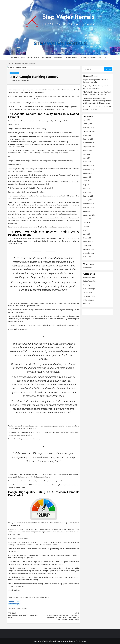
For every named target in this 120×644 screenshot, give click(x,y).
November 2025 (88, 127)
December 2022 (88, 204)
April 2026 (86, 120)
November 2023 (88, 169)
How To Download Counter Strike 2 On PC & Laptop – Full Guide (97, 108)
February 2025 (88, 139)
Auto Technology (89, 277)
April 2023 (86, 188)
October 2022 (87, 211)
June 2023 (86, 181)
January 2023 (87, 200)
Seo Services (46, 57)
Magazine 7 (72, 641)
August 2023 (87, 177)
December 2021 (88, 249)
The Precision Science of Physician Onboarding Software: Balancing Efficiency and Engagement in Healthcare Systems (97, 100)
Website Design (33, 57)
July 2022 (86, 223)
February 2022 (88, 242)
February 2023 (88, 196)
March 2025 (87, 135)
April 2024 (86, 158)
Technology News (18, 57)
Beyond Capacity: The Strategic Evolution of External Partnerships (97, 87)
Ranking (24, 609)
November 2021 (88, 253)
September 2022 (88, 215)
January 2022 (87, 245)
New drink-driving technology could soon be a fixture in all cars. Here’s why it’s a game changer (62, 616)
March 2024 (87, 162)
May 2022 (86, 230)
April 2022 (86, 234)
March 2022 (87, 238)
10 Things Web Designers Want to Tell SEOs (24, 615)
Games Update (88, 285)
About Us (102, 57)
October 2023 (87, 173)
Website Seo (58, 57)
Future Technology (88, 57)
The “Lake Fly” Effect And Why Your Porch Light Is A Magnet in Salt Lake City (97, 93)
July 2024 (86, 154)
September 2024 (88, 147)
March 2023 (87, 192)
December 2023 (88, 166)
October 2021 (87, 257)
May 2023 (86, 185)
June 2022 (86, 226)
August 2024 (87, 150)
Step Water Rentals (60, 43)
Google (19, 609)
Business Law (59, 109)
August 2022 (87, 219)
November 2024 (88, 143)
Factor (14, 609)
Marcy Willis (16, 80)
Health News (87, 268)
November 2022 (88, 207)
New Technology (72, 57)
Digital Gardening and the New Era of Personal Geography (95, 81)
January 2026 (87, 124)
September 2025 (88, 131)
